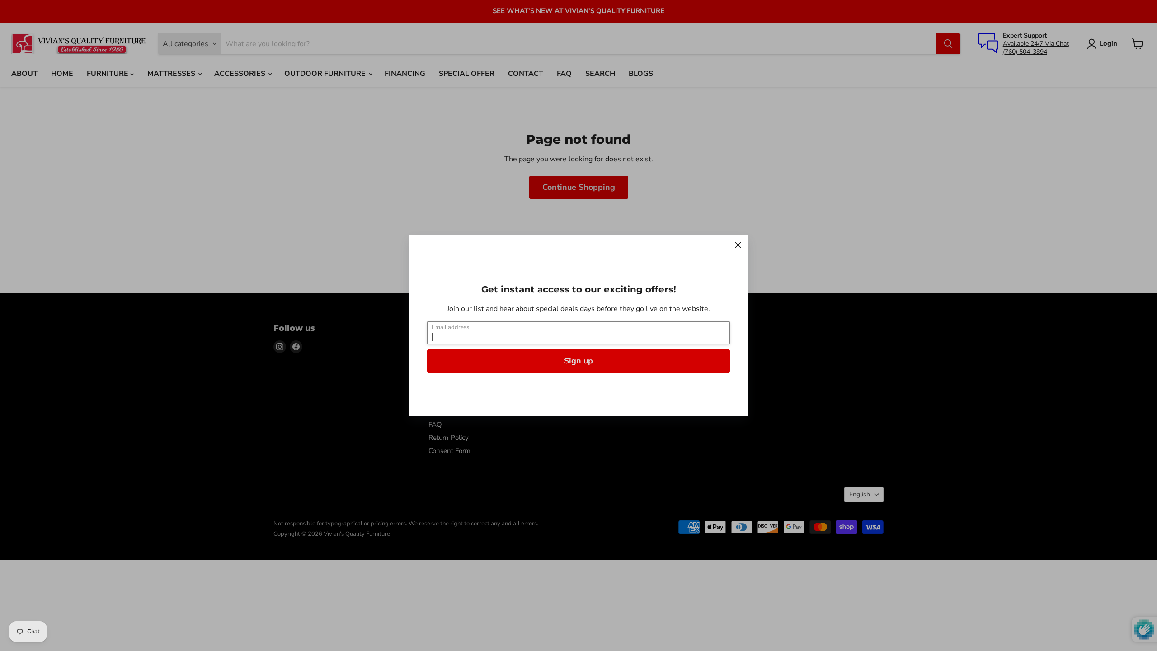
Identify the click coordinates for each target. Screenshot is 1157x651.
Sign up (578, 360)
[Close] (738, 245)
